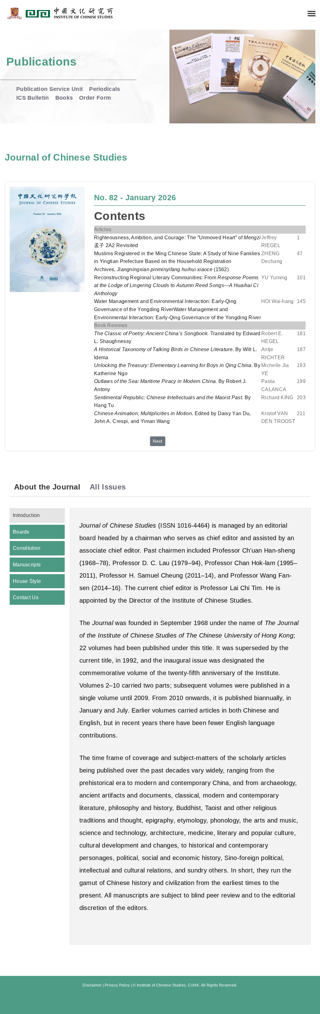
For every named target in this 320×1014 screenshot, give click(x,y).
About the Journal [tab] (47, 487)
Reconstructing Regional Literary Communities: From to (176, 285)
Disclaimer (92, 985)
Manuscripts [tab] (27, 564)
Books (64, 98)
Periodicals (104, 89)
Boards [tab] (21, 531)
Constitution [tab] (27, 548)
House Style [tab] (27, 581)
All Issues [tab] (108, 487)
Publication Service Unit (49, 89)
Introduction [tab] (26, 515)
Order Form (95, 98)
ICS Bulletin (32, 98)
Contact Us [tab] (25, 597)
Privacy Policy (117, 985)
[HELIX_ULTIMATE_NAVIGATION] (311, 13)
